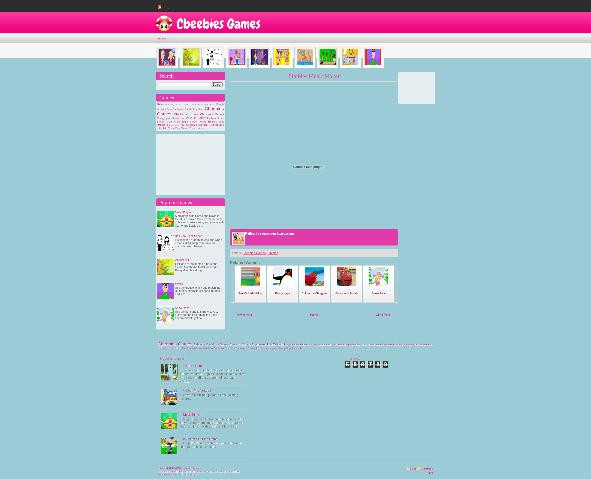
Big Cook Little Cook (183, 104)
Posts (414, 468)
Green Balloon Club (320, 344)
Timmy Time (174, 128)
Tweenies (201, 128)
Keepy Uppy (282, 293)
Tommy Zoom (188, 128)
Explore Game (193, 366)
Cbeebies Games (219, 24)
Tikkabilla (162, 128)
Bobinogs (203, 104)
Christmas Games (212, 114)
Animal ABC (182, 260)
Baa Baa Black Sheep (188, 236)
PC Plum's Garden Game (200, 439)
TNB (188, 468)
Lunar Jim (173, 125)
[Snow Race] (379, 287)
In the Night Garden (185, 121)
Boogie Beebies (351, 344)
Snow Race (182, 308)
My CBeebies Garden (194, 124)
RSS (166, 8)
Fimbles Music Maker (314, 76)
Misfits (179, 284)
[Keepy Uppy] (282, 287)
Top (430, 472)
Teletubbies (216, 124)
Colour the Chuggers (314, 293)
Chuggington (164, 118)
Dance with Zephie (346, 293)
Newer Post (244, 315)
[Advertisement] (191, 164)
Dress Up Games (195, 118)
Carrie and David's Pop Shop (188, 109)
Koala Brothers (208, 121)
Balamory (163, 104)
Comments (428, 468)
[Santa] (250, 287)
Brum (169, 109)
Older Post (383, 315)
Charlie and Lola (186, 114)
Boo (212, 104)
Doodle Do (178, 118)
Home (162, 38)
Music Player (183, 212)
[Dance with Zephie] (347, 287)
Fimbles (211, 118)
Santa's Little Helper (250, 293)
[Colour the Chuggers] (315, 287)
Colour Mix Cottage (197, 390)
